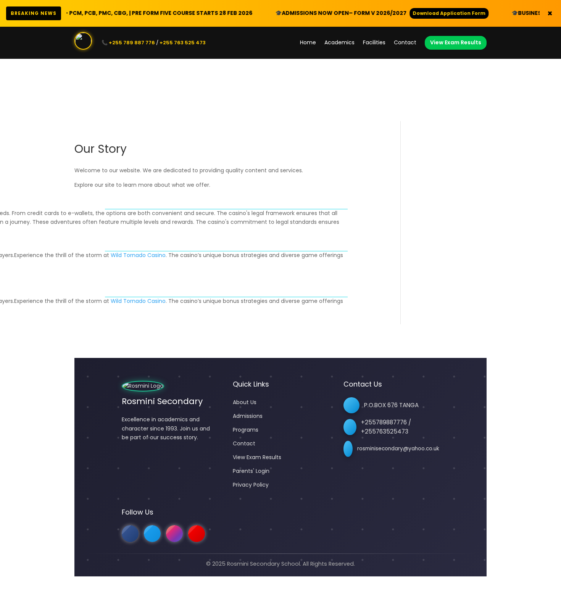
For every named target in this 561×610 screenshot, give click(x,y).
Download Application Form (415, 13)
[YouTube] (196, 533)
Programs (245, 430)
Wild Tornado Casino (138, 255)
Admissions (248, 416)
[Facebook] (130, 533)
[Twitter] (152, 533)
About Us (244, 402)
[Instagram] (174, 533)
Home (308, 42)
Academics (339, 42)
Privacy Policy (251, 485)
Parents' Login (251, 471)
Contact (405, 42)
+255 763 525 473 (183, 42)
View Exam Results (455, 42)
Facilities (374, 42)
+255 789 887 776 (132, 42)
